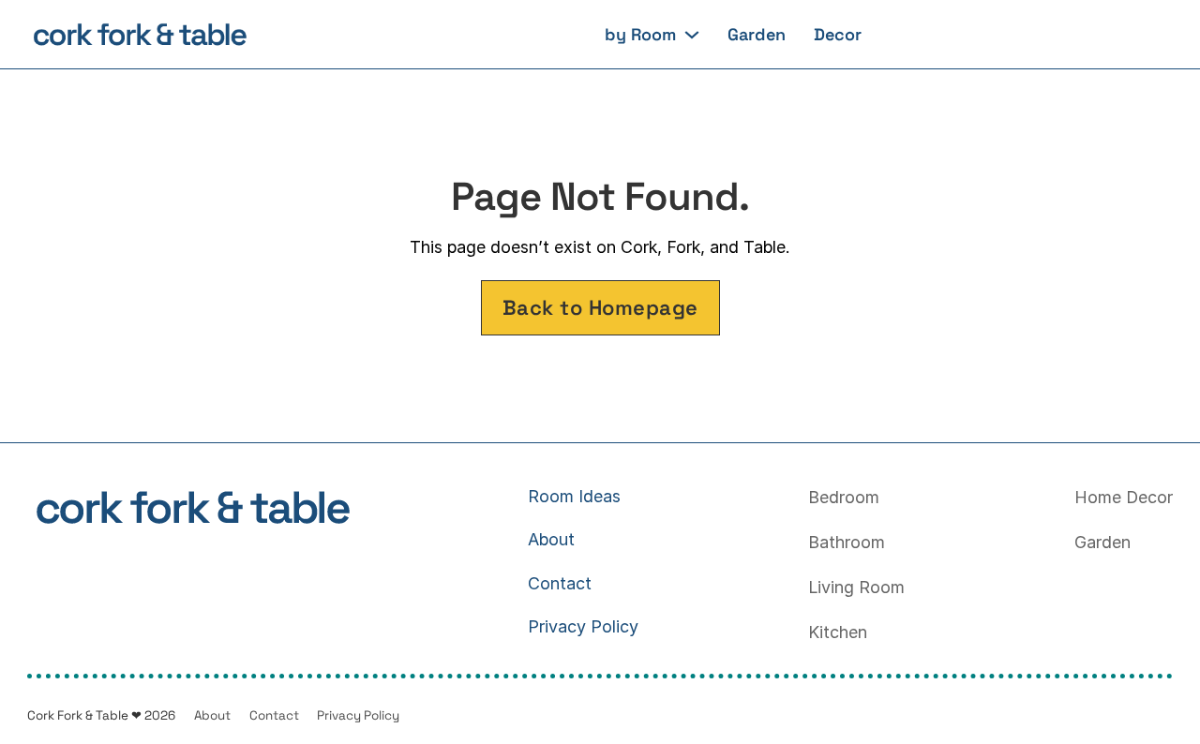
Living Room (856, 587)
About (551, 539)
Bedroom (843, 497)
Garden (757, 34)
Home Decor (1123, 497)
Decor (838, 34)
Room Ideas (574, 496)
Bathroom (846, 542)
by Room (640, 34)
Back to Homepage (600, 307)
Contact (560, 583)
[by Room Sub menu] (691, 34)
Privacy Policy (583, 626)
